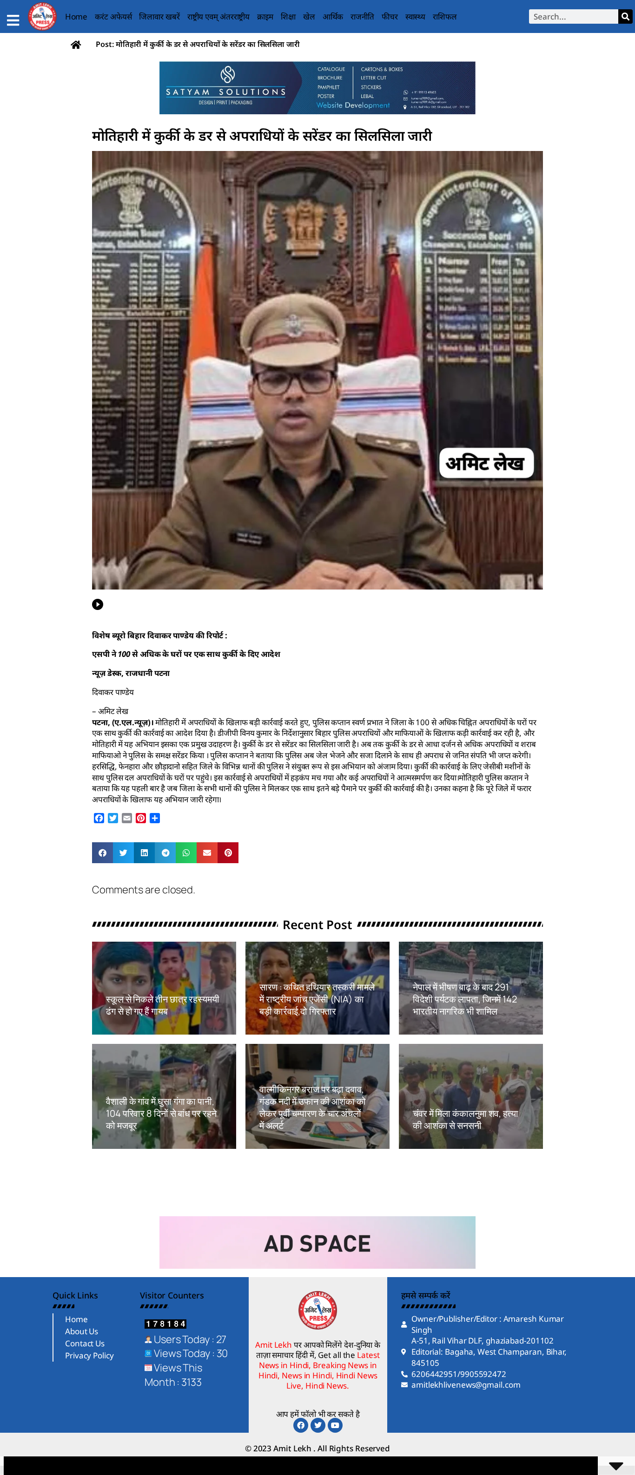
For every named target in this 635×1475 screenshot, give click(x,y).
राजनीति (362, 16)
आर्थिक (333, 16)
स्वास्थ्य (415, 16)
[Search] (625, 16)
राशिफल (445, 16)
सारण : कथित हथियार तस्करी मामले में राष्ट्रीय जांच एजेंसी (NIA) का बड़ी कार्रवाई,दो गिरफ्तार (317, 999)
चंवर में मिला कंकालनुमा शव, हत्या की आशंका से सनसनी (465, 1119)
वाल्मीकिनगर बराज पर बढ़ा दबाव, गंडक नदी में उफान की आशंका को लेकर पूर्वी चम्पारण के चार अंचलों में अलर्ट (312, 1107)
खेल (309, 16)
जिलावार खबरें (159, 16)
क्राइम (265, 16)
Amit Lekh (126, 1029)
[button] (102, 852)
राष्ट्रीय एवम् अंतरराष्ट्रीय (218, 16)
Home (76, 16)
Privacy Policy (89, 1355)
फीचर (390, 16)
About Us (81, 1331)
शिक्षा (288, 16)
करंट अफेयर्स (113, 16)
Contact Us (85, 1343)
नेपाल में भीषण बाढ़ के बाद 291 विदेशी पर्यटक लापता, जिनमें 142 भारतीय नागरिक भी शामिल (465, 999)
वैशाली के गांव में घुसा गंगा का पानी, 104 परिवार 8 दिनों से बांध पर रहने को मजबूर (161, 1113)
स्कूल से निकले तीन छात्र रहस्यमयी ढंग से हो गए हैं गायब (162, 1005)
